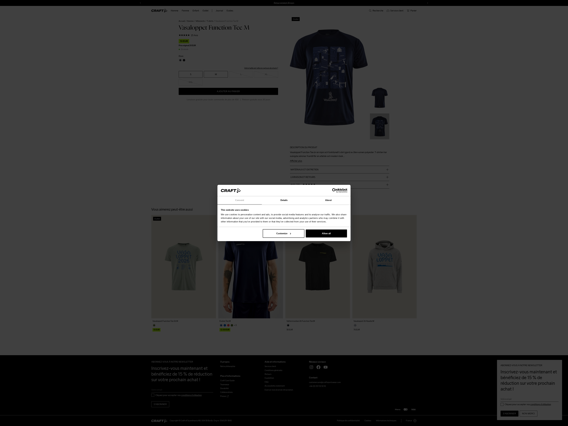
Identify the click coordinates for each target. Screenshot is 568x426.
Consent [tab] (239, 200)
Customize (281, 233)
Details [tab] (284, 200)
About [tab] (328, 200)
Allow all (326, 233)
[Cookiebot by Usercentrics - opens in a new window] (334, 190)
